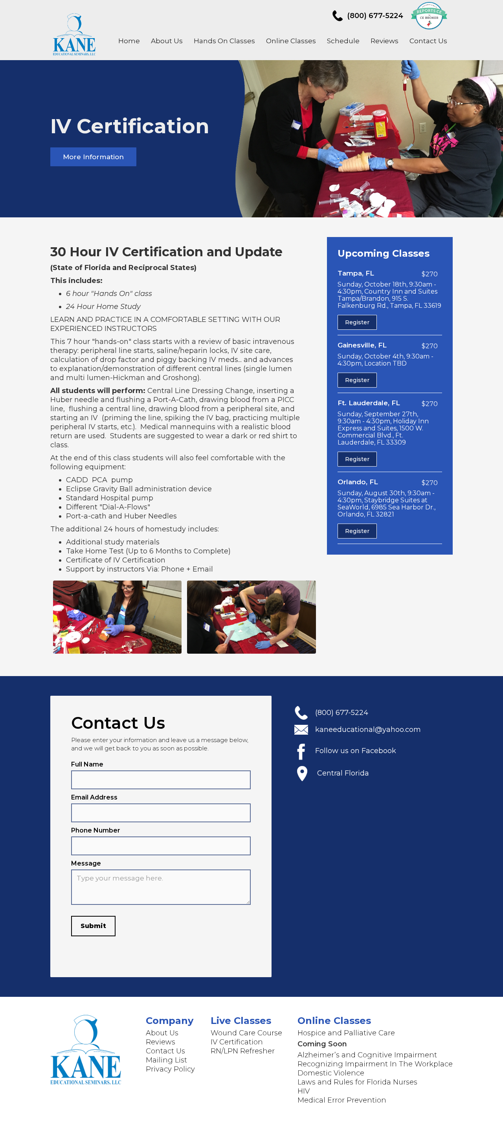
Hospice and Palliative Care (346, 1033)
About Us (167, 41)
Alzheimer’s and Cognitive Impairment (367, 1055)
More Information (93, 157)
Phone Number (95, 830)
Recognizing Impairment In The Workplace (375, 1064)
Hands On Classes (224, 41)
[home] (75, 33)
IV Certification (237, 1042)
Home (129, 41)
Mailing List (166, 1060)
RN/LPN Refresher (243, 1051)
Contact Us (428, 41)
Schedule (343, 41)
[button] (224, 41)
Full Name (87, 764)
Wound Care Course (246, 1033)
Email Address (94, 797)
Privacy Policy (170, 1069)
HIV (303, 1091)
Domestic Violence (330, 1073)
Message (86, 863)
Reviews (384, 41)
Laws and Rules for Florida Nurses (357, 1082)
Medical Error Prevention (341, 1100)
